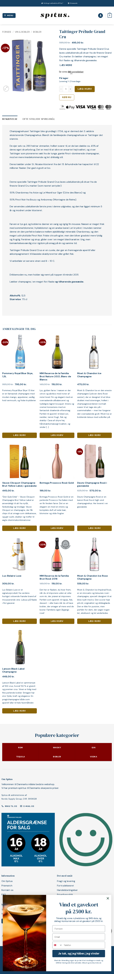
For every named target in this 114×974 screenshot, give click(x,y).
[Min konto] (100, 15)
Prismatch (73, 3)
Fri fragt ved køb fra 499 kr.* (53, 3)
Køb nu (66, 97)
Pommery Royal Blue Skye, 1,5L (17, 375)
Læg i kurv (85, 88)
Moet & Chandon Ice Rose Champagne (92, 577)
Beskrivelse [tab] (10, 119)
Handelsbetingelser (67, 890)
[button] (9, 15)
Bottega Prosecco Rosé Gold (57, 482)
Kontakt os (7, 890)
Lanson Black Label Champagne (13, 670)
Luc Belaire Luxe (11, 575)
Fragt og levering (66, 881)
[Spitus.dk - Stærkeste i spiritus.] (55, 16)
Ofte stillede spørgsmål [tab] (38, 119)
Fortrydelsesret (65, 885)
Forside (6, 31)
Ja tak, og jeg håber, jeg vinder (78, 953)
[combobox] (57, 945)
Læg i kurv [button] (19, 435)
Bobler (37, 31)
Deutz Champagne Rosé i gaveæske (92, 484)
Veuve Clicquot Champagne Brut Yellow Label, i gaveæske (19, 484)
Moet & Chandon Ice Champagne (89, 375)
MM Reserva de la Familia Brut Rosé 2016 (54, 577)
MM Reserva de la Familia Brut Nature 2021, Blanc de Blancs (55, 376)
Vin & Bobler (22, 31)
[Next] (50, 65)
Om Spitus (7, 881)
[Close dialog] (107, 898)
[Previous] (7, 65)
